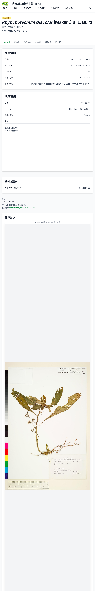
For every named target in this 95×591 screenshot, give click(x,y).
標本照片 (58, 42)
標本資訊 (7, 42)
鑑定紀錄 (48, 42)
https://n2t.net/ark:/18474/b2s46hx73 (23, 208)
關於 (15, 8)
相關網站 (55, 8)
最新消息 (69, 8)
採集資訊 (17, 42)
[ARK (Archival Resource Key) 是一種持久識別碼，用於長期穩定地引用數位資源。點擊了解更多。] (25, 205)
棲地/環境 (37, 42)
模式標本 (27, 8)
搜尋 (5, 8)
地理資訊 (27, 42)
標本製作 (41, 8)
